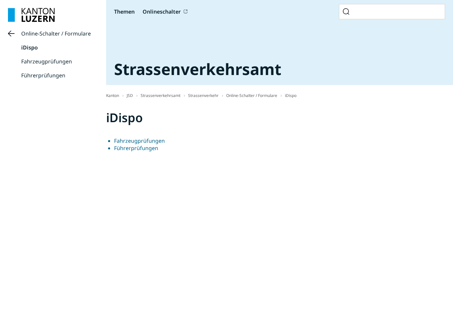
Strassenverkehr (203, 95)
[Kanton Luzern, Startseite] (31, 15)
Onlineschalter (162, 11)
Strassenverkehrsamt (160, 95)
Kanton (112, 95)
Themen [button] (124, 11)
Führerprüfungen (43, 75)
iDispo (29, 47)
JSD (130, 95)
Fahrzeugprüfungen (46, 61)
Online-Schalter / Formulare (56, 33)
